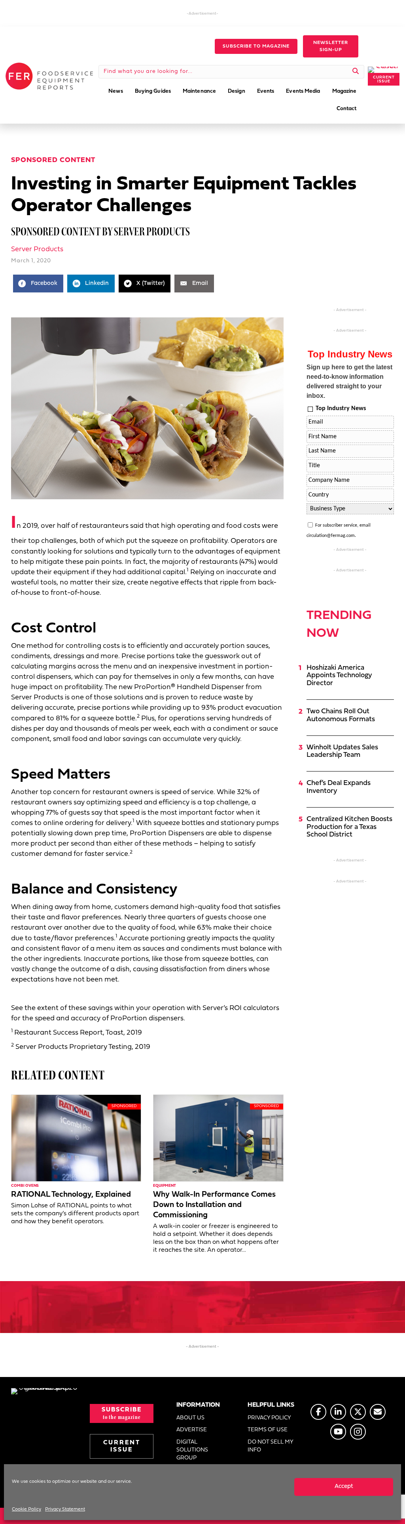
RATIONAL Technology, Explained (71, 1195)
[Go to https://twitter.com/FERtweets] (358, 1412)
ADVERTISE (191, 1430)
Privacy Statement (65, 1509)
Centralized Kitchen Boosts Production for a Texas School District (349, 827)
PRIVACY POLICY (269, 1418)
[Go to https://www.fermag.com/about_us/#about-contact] (378, 1412)
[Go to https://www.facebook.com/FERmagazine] (318, 1412)
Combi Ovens (25, 1186)
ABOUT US (190, 1418)
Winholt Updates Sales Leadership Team (342, 751)
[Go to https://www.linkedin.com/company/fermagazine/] (338, 1412)
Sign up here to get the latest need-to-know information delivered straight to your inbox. (349, 381)
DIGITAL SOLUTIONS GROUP (192, 1450)
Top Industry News (341, 408)
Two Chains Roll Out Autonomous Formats (341, 715)
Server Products (37, 249)
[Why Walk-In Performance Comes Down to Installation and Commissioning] (218, 1138)
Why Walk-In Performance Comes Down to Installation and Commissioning (214, 1205)
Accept (344, 1487)
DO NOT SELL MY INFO (270, 1446)
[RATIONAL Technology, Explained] (76, 1138)
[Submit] (356, 71)
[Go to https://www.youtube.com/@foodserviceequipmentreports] (338, 1432)
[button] (256, 46)
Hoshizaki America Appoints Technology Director (339, 676)
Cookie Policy (26, 1509)
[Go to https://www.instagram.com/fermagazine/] (358, 1432)
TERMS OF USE (268, 1430)
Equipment (164, 1186)
